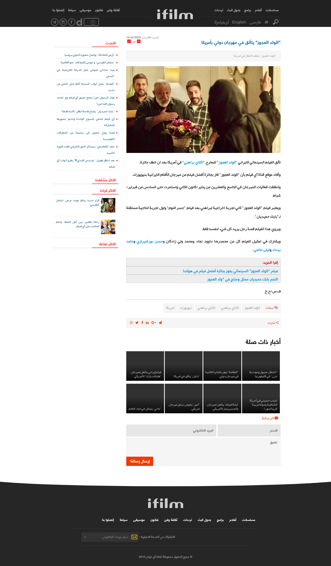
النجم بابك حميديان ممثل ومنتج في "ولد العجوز (242, 278)
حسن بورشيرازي (150, 241)
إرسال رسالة (140, 460)
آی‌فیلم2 (221, 21)
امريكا (170, 307)
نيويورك (186, 307)
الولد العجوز (227, 162)
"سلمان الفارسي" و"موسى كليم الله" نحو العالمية (88, 62)
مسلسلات (272, 10)
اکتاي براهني (230, 307)
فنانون (99, 10)
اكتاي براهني (193, 162)
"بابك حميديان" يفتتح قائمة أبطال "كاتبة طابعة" (88, 111)
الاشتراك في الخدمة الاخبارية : (157, 536)
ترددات (218, 10)
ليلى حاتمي (262, 250)
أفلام (258, 10)
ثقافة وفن (113, 10)
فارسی (255, 21)
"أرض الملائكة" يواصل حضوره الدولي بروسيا (89, 55)
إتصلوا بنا (58, 10)
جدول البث (233, 10)
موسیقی (85, 10)
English (239, 21)
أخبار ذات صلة (263, 341)
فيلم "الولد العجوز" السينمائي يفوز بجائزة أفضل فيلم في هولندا (230, 270)
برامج (247, 10)
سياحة (72, 10)
